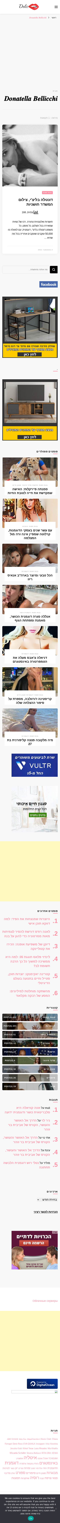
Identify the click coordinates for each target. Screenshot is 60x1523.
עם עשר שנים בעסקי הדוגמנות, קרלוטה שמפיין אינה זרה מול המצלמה (30, 534)
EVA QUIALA (29, 1444)
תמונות (16, 1478)
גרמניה (22, 1463)
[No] (56, 1508)
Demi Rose (18, 1444)
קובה (42, 1478)
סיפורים (31, 1473)
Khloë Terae (28, 1448)
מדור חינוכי (27, 485)
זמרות (27, 1468)
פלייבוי (7, 1473)
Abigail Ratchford (33, 1439)
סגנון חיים (17, 485)
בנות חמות (47, 192)
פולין (13, 1473)
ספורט (20, 1473)
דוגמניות (25, 571)
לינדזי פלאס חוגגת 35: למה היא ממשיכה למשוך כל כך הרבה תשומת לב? (27, 961)
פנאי (55, 1478)
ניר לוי (45, 1120)
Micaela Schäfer (18, 1453)
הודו (45, 1468)
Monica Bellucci (34, 1453)
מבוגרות (52, 1473)
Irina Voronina (52, 1444)
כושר (12, 1468)
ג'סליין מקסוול (33, 1464)
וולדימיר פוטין (36, 1468)
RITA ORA (46, 1453)
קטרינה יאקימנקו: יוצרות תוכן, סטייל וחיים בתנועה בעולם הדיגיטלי (29, 978)
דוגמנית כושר (25, 612)
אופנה (40, 1458)
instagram (40, 1444)
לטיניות (6, 1468)
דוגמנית (12, 1463)
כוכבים (25, 526)
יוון (16, 1468)
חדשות (35, 485)
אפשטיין (19, 1458)
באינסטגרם (48, 1463)
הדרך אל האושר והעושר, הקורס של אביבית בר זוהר (29, 1125)
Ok (30, 1518)
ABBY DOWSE (12, 1439)
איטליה (30, 1457)
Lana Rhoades (40, 1448)
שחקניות (25, 1478)
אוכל (45, 1458)
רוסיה (34, 1477)
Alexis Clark (45, 1439)
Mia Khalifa (53, 1448)
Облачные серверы (45, 1300)
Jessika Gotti (16, 1448)
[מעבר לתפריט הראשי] (56, 7)
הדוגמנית (53, 1468)
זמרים (20, 1468)
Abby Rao (22, 1439)
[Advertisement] (30, 52)
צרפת (48, 1478)
